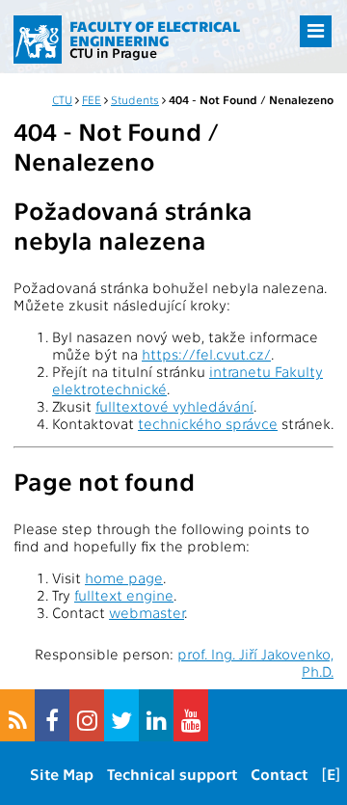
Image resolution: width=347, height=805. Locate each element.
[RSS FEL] (17, 715)
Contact (279, 774)
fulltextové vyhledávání (174, 406)
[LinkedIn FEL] (156, 715)
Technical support (172, 774)
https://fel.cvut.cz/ (206, 353)
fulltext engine (124, 595)
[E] (331, 774)
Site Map (61, 774)
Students (135, 99)
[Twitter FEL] (121, 715)
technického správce (208, 423)
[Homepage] (37, 39)
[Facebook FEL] (52, 715)
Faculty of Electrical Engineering (154, 33)
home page (124, 577)
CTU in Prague (113, 52)
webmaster (146, 612)
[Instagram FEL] (86, 715)
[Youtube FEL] (191, 715)
